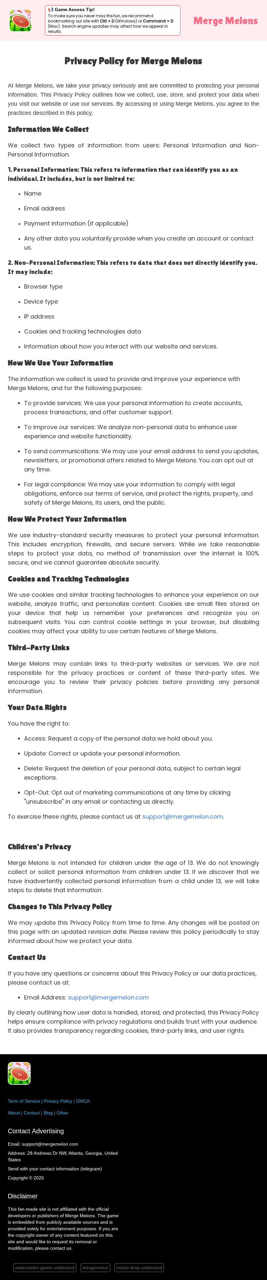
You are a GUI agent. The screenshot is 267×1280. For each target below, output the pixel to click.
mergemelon (95, 1267)
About (14, 1112)
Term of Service (24, 1101)
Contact (32, 1112)
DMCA (83, 1101)
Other (62, 1112)
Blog (48, 1112)
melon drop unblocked (139, 1267)
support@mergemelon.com (182, 816)
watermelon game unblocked (45, 1267)
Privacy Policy (58, 1101)
